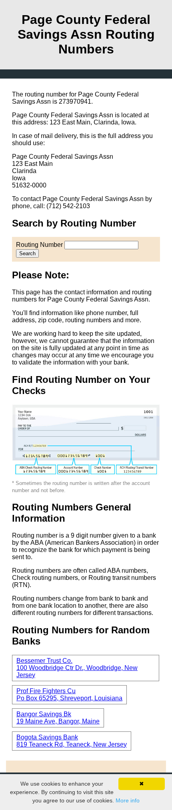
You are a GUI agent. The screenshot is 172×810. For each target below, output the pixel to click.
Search (27, 253)
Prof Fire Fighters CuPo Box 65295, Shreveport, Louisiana (69, 695)
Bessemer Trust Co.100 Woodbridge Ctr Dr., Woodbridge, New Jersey (77, 667)
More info (128, 800)
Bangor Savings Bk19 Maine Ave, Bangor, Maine (58, 718)
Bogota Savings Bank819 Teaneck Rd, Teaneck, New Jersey (71, 741)
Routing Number (39, 244)
